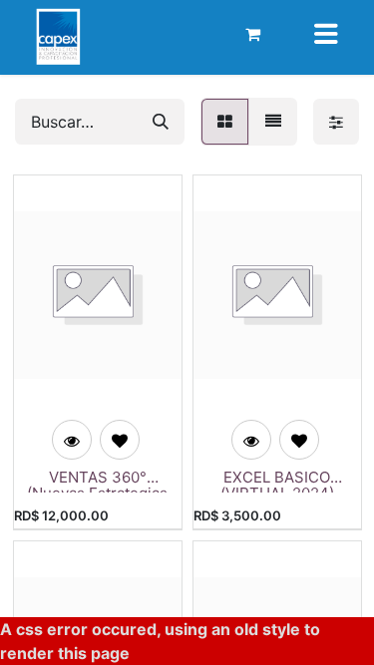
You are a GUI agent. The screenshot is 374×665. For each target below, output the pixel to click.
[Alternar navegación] (326, 34)
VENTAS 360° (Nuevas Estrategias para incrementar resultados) (97, 481)
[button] (120, 440)
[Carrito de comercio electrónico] (253, 34)
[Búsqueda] (161, 122)
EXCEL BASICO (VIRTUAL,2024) (277, 481)
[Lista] (273, 122)
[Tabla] (224, 122)
